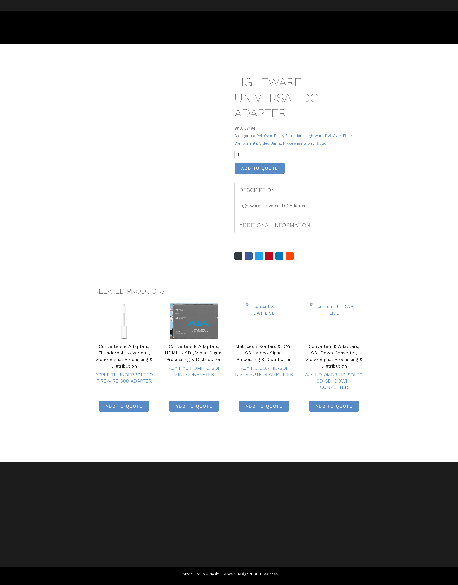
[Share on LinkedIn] (279, 256)
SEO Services (266, 574)
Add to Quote (259, 168)
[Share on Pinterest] (269, 256)
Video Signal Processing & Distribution (294, 143)
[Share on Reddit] (289, 256)
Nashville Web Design (229, 574)
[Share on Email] (238, 256)
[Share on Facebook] (248, 256)
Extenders (294, 136)
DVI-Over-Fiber (269, 136)
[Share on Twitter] (259, 256)
